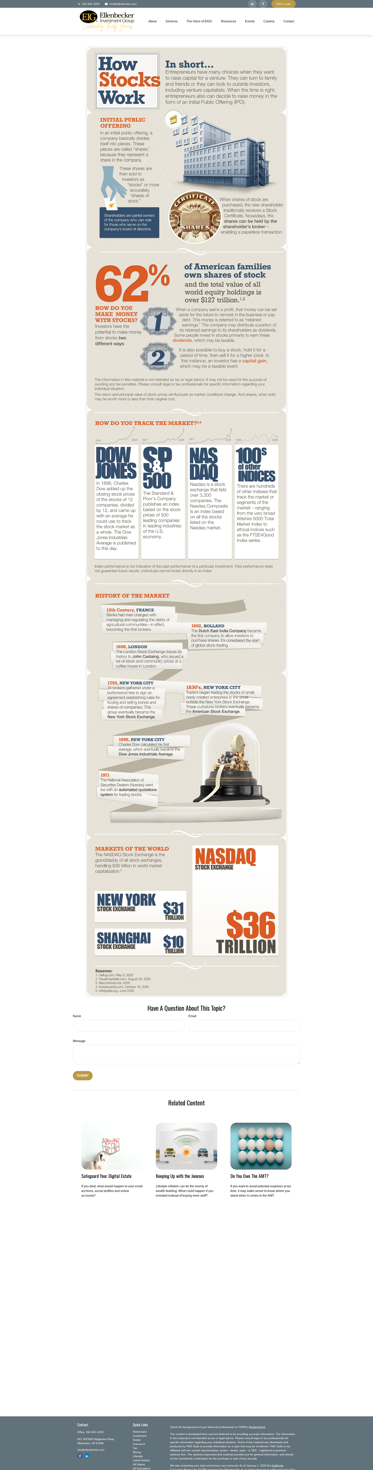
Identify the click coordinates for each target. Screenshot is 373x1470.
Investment (139, 1435)
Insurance (139, 1444)
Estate (137, 1439)
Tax (135, 1448)
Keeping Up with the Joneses (180, 1175)
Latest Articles (141, 1460)
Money (137, 1452)
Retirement (139, 1431)
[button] (152, 21)
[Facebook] (263, 4)
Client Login (283, 3)
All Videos (139, 1464)
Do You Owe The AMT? (249, 1175)
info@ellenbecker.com (123, 3)
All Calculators (141, 1468)
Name (77, 1016)
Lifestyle (138, 1456)
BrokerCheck (257, 1427)
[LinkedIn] (252, 4)
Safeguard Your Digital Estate (106, 1175)
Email (192, 1016)
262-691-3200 (91, 3)
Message (79, 1041)
